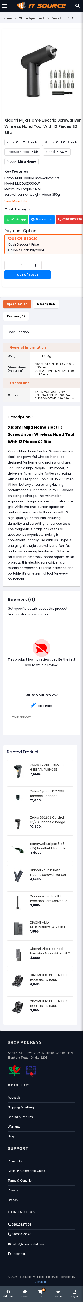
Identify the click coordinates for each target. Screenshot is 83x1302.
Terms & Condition (20, 1180)
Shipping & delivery (21, 1107)
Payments (15, 1161)
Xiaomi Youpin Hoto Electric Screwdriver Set (48, 872)
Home (7, 18)
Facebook (18, 1253)
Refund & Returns (20, 1117)
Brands (13, 1200)
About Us (14, 1097)
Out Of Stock (27, 274)
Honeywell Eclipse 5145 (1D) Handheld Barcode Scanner (48, 848)
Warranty (14, 1126)
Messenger (44, 219)
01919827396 (21, 1224)
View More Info (15, 201)
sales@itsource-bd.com (28, 1244)
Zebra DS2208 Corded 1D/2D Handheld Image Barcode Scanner (47, 822)
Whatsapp (18, 219)
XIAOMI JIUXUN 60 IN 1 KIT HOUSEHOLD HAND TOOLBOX (48, 979)
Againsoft (41, 1281)
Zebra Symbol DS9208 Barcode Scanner (47, 793)
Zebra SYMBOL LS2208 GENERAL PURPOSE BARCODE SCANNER (47, 769)
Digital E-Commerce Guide (26, 1170)
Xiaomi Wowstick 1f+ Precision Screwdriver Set (49, 898)
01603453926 (21, 1234)
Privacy (13, 1190)
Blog (11, 1136)
